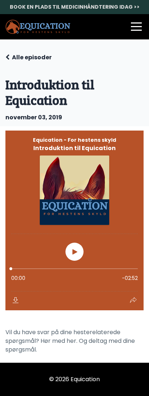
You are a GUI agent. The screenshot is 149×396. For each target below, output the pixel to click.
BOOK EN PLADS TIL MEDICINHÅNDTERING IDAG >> (75, 6)
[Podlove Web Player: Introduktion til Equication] (74, 220)
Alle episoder (32, 57)
